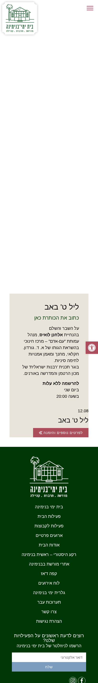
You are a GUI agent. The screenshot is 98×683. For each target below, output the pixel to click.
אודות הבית (49, 545)
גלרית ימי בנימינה (49, 592)
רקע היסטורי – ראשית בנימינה (49, 554)
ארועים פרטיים (49, 535)
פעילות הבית (49, 516)
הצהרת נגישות (49, 621)
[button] (90, 8)
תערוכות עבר (49, 602)
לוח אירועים (49, 583)
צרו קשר (49, 611)
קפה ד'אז (49, 573)
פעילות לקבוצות (49, 526)
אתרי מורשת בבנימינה (49, 564)
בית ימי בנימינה (49, 507)
